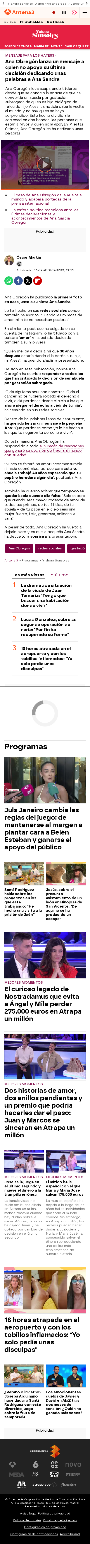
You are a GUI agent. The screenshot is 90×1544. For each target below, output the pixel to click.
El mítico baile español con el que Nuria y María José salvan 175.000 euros (64, 1188)
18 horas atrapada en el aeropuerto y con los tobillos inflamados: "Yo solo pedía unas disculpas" (46, 658)
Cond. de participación (60, 1520)
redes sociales (50, 548)
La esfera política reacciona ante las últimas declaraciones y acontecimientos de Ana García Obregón (44, 216)
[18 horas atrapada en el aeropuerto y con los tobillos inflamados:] (45, 1290)
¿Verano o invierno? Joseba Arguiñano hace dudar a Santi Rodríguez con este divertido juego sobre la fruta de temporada (23, 1404)
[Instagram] (19, 264)
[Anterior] (3, 3)
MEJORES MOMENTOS (23, 983)
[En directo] (53, 12)
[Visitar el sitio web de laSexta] (35, 1464)
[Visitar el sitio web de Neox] (54, 1464)
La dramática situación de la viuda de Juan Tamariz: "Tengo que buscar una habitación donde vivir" (46, 595)
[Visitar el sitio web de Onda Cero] (54, 1474)
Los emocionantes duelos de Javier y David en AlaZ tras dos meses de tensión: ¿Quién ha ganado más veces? (64, 1402)
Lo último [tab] (58, 574)
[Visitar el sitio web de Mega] (16, 1474)
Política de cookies (27, 1520)
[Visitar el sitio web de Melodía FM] (21, 1484)
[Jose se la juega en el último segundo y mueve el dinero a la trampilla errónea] (24, 1161)
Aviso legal (28, 1513)
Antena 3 (11, 560)
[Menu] (85, 12)
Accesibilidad (70, 1534)
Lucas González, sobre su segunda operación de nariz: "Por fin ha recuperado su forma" (48, 627)
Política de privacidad (54, 1513)
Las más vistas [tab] (28, 574)
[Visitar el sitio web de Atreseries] (35, 1474)
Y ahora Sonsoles (20, 3)
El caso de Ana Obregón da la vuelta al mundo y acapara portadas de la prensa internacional (47, 199)
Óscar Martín (28, 257)
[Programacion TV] (64, 12)
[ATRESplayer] (74, 12)
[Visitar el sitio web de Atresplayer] (45, 1484)
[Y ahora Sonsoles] (45, 40)
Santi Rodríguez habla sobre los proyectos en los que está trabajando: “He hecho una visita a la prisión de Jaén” (23, 902)
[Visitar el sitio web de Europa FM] (73, 1474)
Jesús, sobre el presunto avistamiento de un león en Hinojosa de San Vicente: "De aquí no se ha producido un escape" (64, 904)
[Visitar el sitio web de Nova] (73, 1464)
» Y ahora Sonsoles (54, 560)
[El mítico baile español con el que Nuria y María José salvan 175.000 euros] (66, 1161)
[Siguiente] (86, 3)
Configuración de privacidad (45, 1527)
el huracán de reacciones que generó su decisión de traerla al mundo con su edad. (44, 450)
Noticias (55, 22)
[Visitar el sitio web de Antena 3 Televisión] (16, 1464)
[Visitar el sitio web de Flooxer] (68, 1484)
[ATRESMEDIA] (45, 1451)
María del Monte (48, 46)
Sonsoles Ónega (18, 46)
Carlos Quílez (76, 46)
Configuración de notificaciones (34, 1534)
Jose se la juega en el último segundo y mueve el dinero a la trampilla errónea (22, 1188)
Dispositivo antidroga (50, 3)
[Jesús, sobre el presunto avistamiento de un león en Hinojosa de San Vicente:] (66, 873)
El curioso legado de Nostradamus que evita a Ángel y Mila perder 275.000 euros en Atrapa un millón (43, 1004)
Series (10, 22)
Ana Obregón (19, 548)
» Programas (28, 560)
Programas (31, 22)
